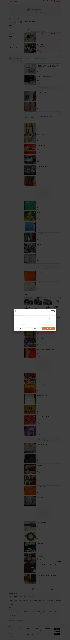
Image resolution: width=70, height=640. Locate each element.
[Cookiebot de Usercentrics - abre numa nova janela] (51, 311)
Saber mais (34, 328)
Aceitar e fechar (48, 328)
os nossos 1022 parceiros (21, 318)
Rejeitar (21, 328)
